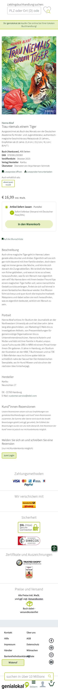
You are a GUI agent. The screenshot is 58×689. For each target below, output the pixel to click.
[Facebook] (51, 641)
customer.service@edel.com (23, 395)
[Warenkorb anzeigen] (52, 685)
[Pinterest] (51, 648)
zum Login (9, 455)
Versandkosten (35, 598)
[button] (33, 685)
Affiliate (30, 656)
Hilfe (6, 638)
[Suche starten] (49, 676)
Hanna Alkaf (8, 122)
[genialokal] (15, 685)
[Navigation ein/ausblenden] (43, 684)
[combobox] (25, 676)
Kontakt (8, 632)
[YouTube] (51, 662)
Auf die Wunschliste (13, 239)
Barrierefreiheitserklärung (14, 656)
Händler (8, 650)
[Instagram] (51, 655)
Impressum (9, 644)
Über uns (31, 632)
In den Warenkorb (29, 224)
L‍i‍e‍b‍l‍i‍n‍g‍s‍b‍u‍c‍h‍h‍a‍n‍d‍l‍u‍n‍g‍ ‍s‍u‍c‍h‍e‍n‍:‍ (25, 4)
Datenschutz (33, 644)
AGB (29, 638)
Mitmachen (32, 650)
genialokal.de (14, 23)
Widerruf (13, 662)
